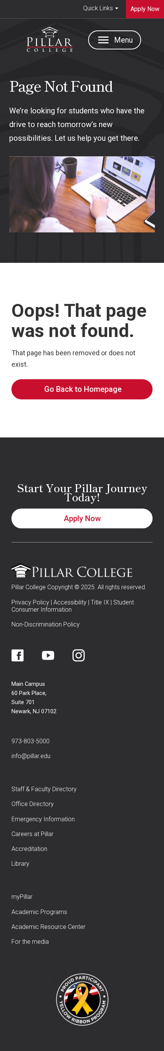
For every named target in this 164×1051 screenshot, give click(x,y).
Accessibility (70, 602)
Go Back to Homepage (83, 389)
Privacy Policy (30, 602)
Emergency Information (43, 819)
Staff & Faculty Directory (44, 789)
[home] (47, 37)
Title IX (100, 602)
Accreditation (29, 848)
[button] (101, 9)
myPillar (21, 896)
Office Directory (32, 804)
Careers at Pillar (32, 834)
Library (20, 863)
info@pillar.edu (30, 756)
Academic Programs (39, 912)
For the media (30, 941)
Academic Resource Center (48, 926)
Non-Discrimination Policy (45, 624)
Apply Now (82, 518)
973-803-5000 (30, 741)
